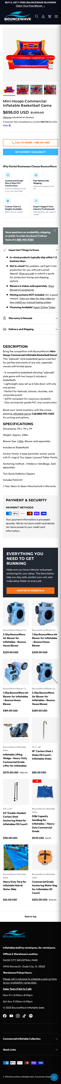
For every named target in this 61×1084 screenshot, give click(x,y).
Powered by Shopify (43, 1076)
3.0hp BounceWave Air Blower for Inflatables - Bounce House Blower (43, 698)
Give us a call (26, 273)
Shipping (7, 117)
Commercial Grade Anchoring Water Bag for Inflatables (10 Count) (44, 887)
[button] (49, 16)
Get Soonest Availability (30, 152)
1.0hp (20, 441)
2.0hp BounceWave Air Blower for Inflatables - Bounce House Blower (14, 640)
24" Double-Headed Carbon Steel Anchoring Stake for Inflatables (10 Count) (15, 818)
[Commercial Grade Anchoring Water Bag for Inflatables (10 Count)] (45, 857)
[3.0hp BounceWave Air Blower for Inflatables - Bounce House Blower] (45, 672)
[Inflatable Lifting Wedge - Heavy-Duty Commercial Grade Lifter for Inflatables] (16, 730)
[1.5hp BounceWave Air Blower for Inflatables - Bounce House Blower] (45, 613)
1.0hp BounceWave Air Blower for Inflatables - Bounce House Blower (16, 698)
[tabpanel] (30, 417)
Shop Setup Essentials (30, 590)
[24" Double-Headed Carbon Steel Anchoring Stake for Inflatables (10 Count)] (16, 792)
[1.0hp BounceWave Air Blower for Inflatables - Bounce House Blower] (16, 672)
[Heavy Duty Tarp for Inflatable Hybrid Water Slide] (16, 857)
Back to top (30, 916)
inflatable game (22, 413)
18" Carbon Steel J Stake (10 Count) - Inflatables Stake (42, 755)
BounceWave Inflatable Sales (22, 1076)
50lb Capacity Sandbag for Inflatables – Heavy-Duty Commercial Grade (43, 824)
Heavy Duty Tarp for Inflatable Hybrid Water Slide (14, 885)
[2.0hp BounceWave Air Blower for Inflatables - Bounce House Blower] (16, 613)
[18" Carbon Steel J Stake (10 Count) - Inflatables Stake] (45, 730)
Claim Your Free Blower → (30, 5)
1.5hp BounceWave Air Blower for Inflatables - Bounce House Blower (44, 640)
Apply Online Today (44, 307)
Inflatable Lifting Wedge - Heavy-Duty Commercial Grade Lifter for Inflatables (15, 760)
